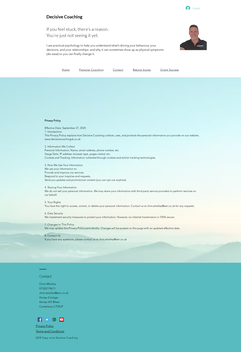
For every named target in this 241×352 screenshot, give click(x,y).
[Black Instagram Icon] (54, 319)
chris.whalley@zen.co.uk (53, 293)
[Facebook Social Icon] (40, 319)
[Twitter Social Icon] (47, 319)
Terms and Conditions (50, 331)
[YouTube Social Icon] (61, 319)
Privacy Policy (45, 326)
